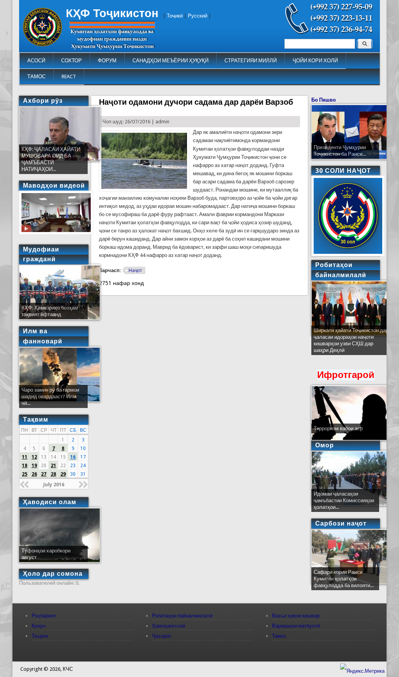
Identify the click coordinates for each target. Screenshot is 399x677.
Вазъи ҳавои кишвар (296, 616)
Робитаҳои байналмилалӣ (182, 616)
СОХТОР (71, 60)
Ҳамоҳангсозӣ (168, 626)
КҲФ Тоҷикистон (112, 13)
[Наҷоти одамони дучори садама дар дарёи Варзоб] (144, 189)
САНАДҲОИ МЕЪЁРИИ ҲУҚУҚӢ (170, 60)
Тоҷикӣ (175, 16)
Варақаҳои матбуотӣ (296, 626)
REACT (69, 76)
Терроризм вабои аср (338, 428)
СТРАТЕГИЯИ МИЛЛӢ (250, 60)
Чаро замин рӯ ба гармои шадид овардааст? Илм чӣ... (50, 396)
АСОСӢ (36, 60)
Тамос (279, 636)
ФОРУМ (107, 60)
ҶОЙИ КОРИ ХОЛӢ (315, 60)
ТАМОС (36, 76)
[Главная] (42, 44)
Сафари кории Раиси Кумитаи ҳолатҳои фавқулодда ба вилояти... (344, 578)
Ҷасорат (161, 636)
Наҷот (135, 270)
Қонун (39, 626)
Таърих (40, 636)
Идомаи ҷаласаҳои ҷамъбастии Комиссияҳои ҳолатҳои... (344, 500)
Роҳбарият (44, 616)
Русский (197, 16)
